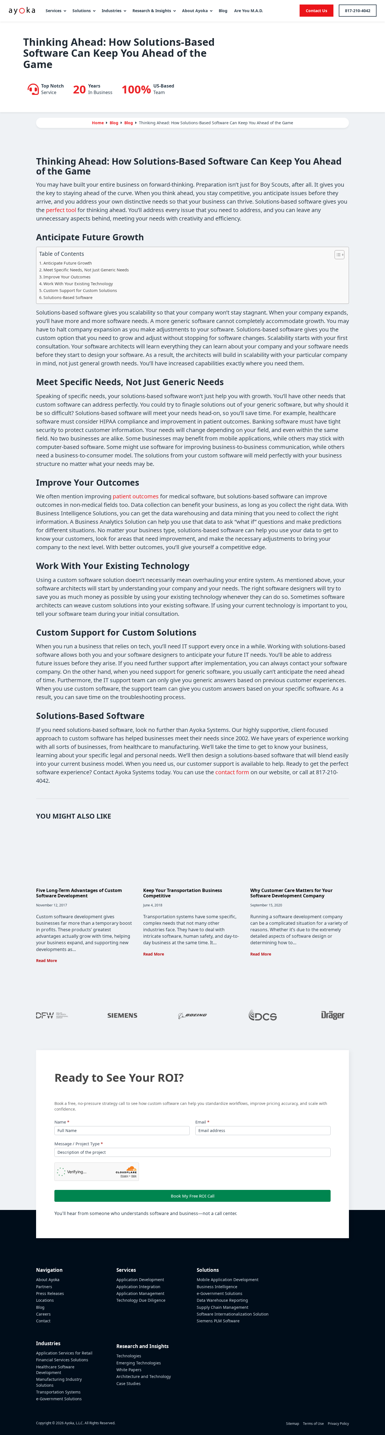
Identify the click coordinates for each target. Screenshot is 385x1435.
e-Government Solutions (59, 1398)
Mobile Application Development (227, 1279)
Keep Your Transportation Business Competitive (182, 893)
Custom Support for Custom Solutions (80, 290)
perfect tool (61, 210)
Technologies (128, 1355)
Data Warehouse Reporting (222, 1300)
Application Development (140, 1279)
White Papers (128, 1369)
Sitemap (292, 1423)
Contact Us (316, 10)
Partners (44, 1286)
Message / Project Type (78, 1143)
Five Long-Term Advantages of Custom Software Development (79, 893)
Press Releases (50, 1293)
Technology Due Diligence (140, 1300)
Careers (43, 1314)
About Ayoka (47, 1279)
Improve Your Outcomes (66, 277)
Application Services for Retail (64, 1353)
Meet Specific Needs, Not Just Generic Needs (86, 269)
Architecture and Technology (143, 1376)
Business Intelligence (217, 1286)
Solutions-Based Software (67, 297)
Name (61, 1122)
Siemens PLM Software (218, 1320)
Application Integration (138, 1286)
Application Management (140, 1293)
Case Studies (128, 1383)
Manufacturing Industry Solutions (59, 1382)
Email (202, 1122)
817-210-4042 (357, 10)
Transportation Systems (58, 1392)
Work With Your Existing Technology (78, 283)
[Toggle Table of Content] (336, 254)
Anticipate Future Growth (67, 263)
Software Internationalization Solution (233, 1314)
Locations (45, 1300)
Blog (128, 122)
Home (98, 122)
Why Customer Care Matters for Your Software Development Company (291, 893)
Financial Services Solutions (62, 1359)
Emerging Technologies (138, 1363)
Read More (46, 960)
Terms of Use (313, 1423)
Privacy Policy (338, 1423)
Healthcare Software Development (55, 1369)
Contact (43, 1320)
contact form (232, 772)
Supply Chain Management (222, 1307)
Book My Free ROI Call (192, 1196)
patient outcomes (136, 496)
